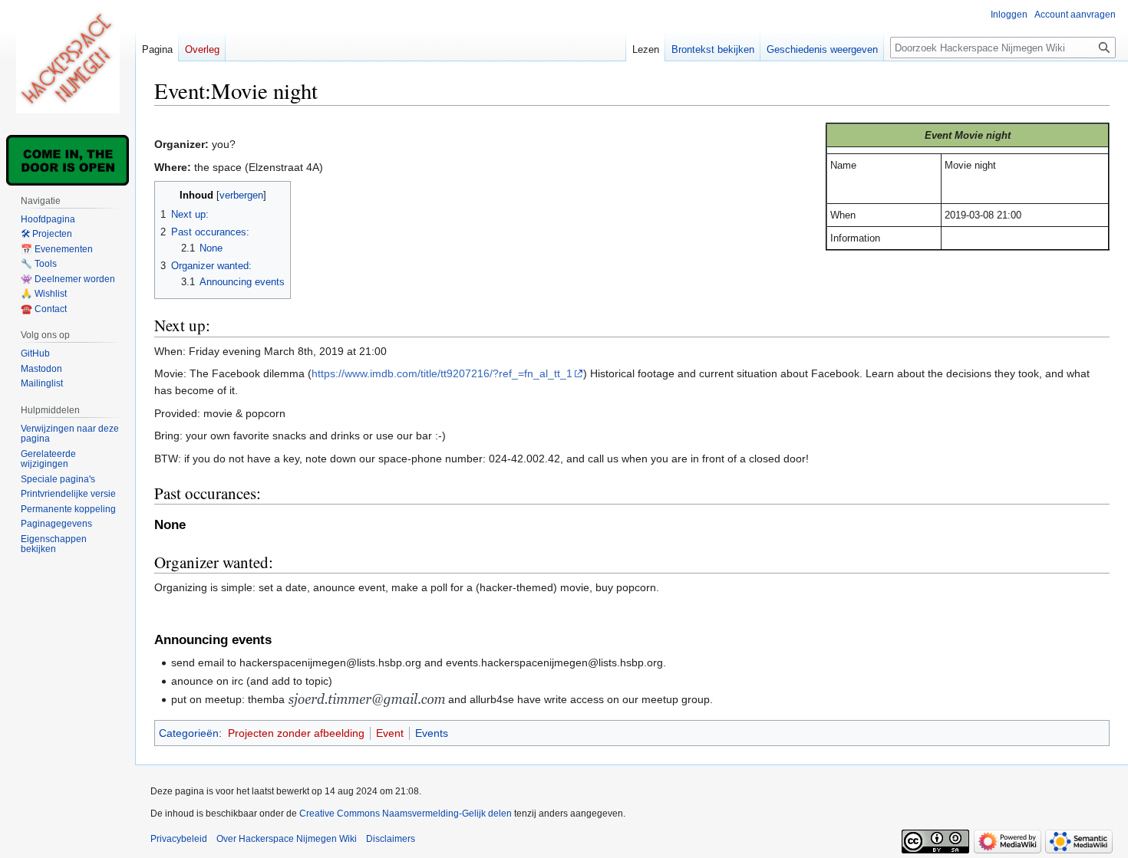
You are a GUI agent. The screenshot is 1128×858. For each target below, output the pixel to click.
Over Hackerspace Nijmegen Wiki (286, 838)
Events (431, 733)
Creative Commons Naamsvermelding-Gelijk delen (405, 813)
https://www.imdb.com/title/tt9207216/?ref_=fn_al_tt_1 (442, 373)
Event (390, 733)
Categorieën (189, 733)
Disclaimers (390, 838)
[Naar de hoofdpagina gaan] (67, 61)
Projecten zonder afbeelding (296, 733)
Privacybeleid (178, 838)
